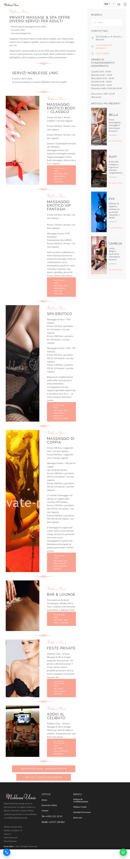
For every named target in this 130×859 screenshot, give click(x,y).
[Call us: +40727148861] (6, 852)
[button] (118, 4)
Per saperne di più (116, 141)
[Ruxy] (99, 168)
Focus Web (8, 846)
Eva (112, 198)
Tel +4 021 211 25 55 (52, 816)
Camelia (115, 243)
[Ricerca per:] (106, 22)
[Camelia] (99, 255)
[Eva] (99, 212)
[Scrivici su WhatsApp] (123, 852)
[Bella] (99, 126)
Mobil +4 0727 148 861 (53, 822)
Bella (113, 114)
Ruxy (113, 156)
